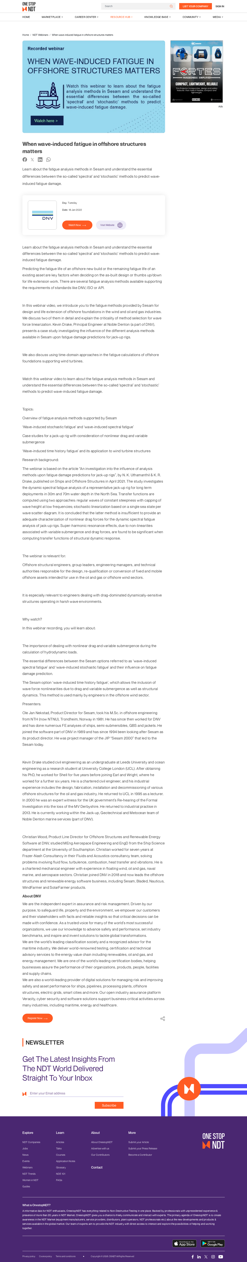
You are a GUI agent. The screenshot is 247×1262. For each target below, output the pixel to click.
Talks (59, 1148)
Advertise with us (100, 1148)
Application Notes (65, 1161)
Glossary (61, 1167)
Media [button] (217, 16)
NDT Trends (29, 1173)
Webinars (27, 1167)
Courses (60, 1154)
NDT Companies (31, 1142)
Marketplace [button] (51, 16)
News (25, 1154)
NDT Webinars (40, 34)
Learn (60, 1133)
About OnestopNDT (102, 1142)
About (95, 1133)
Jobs (25, 1148)
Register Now (35, 1018)
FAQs (59, 1180)
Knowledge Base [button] (156, 16)
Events (26, 1161)
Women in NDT (30, 1180)
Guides (26, 1186)
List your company (195, 6)
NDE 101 (60, 1173)
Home (26, 16)
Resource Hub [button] (120, 16)
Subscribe (109, 1105)
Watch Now (75, 224)
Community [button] (191, 16)
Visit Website (107, 224)
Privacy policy (28, 1256)
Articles (60, 1142)
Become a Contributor (140, 1154)
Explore (27, 1133)
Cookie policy (45, 1256)
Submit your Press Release (142, 1148)
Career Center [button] (85, 16)
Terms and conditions (66, 1256)
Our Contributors (100, 1154)
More (132, 1133)
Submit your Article (138, 1142)
